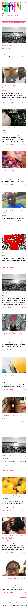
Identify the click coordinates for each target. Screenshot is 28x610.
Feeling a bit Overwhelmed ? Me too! (12, 45)
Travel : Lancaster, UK (8, 253)
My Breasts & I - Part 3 (9, 170)
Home (3, 15)
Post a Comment (10, 60)
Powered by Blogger (15, 602)
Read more (23, 60)
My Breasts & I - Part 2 (9, 375)
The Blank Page (6, 456)
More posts (23, 597)
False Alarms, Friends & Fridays (11, 496)
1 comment (9, 307)
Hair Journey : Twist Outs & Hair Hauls (13, 578)
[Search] (22, 2)
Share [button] (3, 60)
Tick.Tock (4, 293)
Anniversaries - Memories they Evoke (12, 415)
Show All (23, 22)
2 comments (9, 510)
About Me (10, 15)
